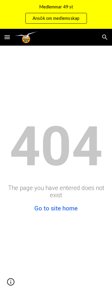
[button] (7, 37)
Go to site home (56, 208)
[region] (56, 14)
